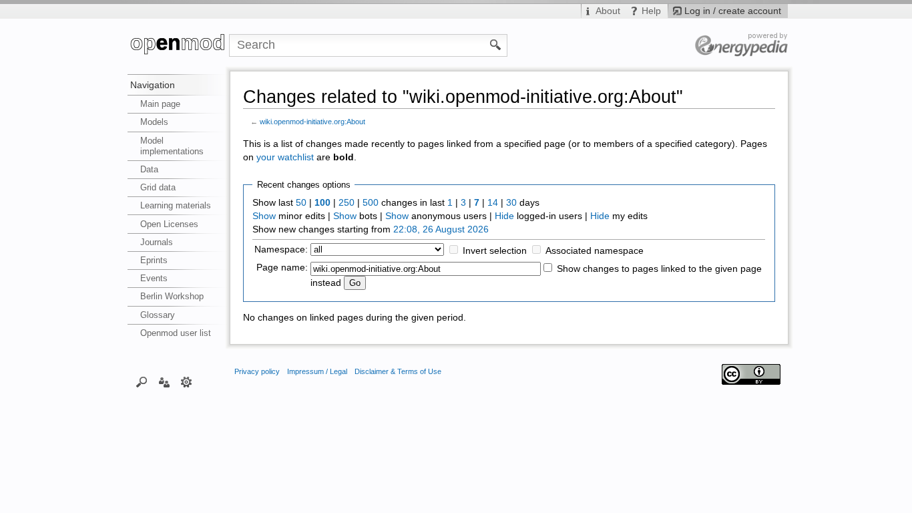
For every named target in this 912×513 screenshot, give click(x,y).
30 (511, 203)
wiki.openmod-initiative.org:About (312, 122)
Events (154, 278)
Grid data (158, 187)
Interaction (164, 381)
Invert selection (495, 251)
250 (346, 203)
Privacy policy (257, 371)
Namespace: (281, 249)
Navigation (152, 84)
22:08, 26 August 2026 (441, 229)
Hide (504, 216)
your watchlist (285, 157)
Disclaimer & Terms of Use (398, 371)
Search (142, 381)
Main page (160, 104)
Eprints (154, 260)
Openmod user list (175, 333)
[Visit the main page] (178, 45)
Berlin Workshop (172, 296)
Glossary (157, 315)
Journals (156, 242)
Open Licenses (169, 224)
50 (301, 203)
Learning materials (175, 205)
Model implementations (172, 146)
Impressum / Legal (317, 371)
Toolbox (186, 381)
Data (149, 169)
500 (371, 203)
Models (154, 122)
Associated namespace (594, 251)
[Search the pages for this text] (495, 44)
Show (264, 216)
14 (492, 203)
